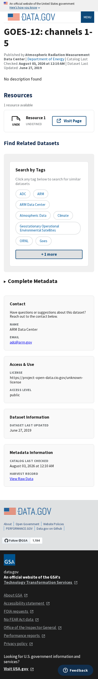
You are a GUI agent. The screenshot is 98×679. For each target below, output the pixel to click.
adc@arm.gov (21, 342)
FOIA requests (16, 611)
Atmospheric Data (33, 215)
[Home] (31, 17)
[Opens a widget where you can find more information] (75, 671)
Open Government (27, 524)
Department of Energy (45, 59)
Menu (87, 17)
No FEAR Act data (19, 619)
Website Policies (53, 524)
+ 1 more (49, 254)
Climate (63, 215)
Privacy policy (16, 643)
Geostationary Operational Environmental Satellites (39, 228)
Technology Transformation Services (38, 582)
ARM (40, 194)
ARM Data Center (32, 204)
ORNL (24, 241)
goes (43, 241)
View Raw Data (21, 478)
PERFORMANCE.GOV (19, 529)
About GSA (13, 595)
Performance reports (22, 635)
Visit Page (73, 120)
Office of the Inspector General (30, 627)
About (8, 524)
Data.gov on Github (49, 529)
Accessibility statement (24, 603)
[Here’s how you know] (49, 6)
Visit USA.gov (16, 668)
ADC (23, 194)
